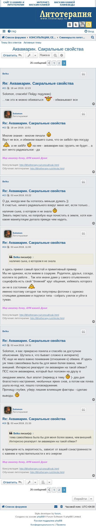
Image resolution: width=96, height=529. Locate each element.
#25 (4, 345)
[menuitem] (11, 31)
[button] (49, 63)
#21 (4, 88)
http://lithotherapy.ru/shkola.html (47, 168)
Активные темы (32, 42)
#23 (4, 195)
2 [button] (59, 63)
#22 (4, 127)
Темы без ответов (11, 42)
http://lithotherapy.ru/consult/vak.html (39, 165)
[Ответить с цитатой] (83, 74)
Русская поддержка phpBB (48, 520)
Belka (5, 73)
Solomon (17, 113)
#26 (4, 423)
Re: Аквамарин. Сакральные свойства (37, 83)
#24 (4, 247)
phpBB (40, 516)
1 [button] (54, 63)
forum (58, 513)
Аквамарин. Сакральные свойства (48, 49)
